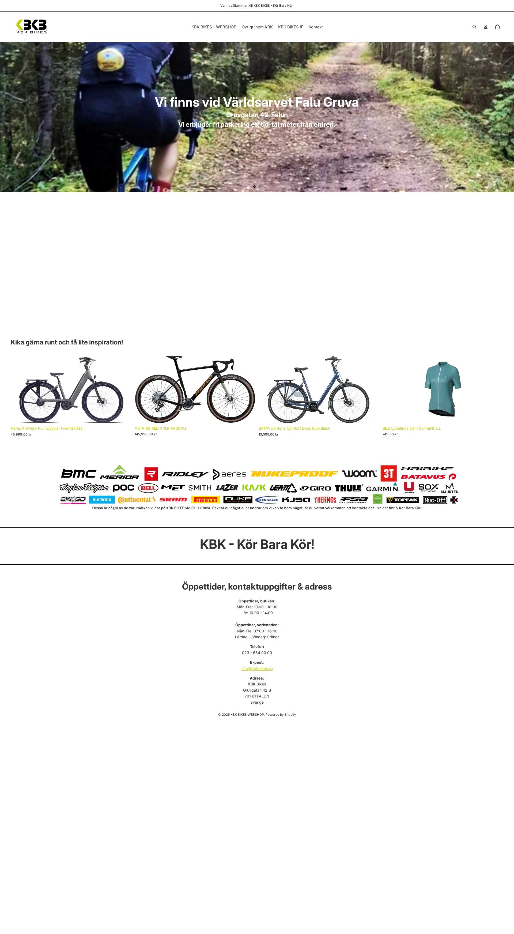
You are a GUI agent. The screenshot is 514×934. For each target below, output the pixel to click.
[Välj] (123, 415)
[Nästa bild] (505, 117)
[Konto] (486, 27)
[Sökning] (474, 27)
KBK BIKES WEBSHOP (247, 714)
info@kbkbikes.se (257, 668)
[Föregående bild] (8, 117)
